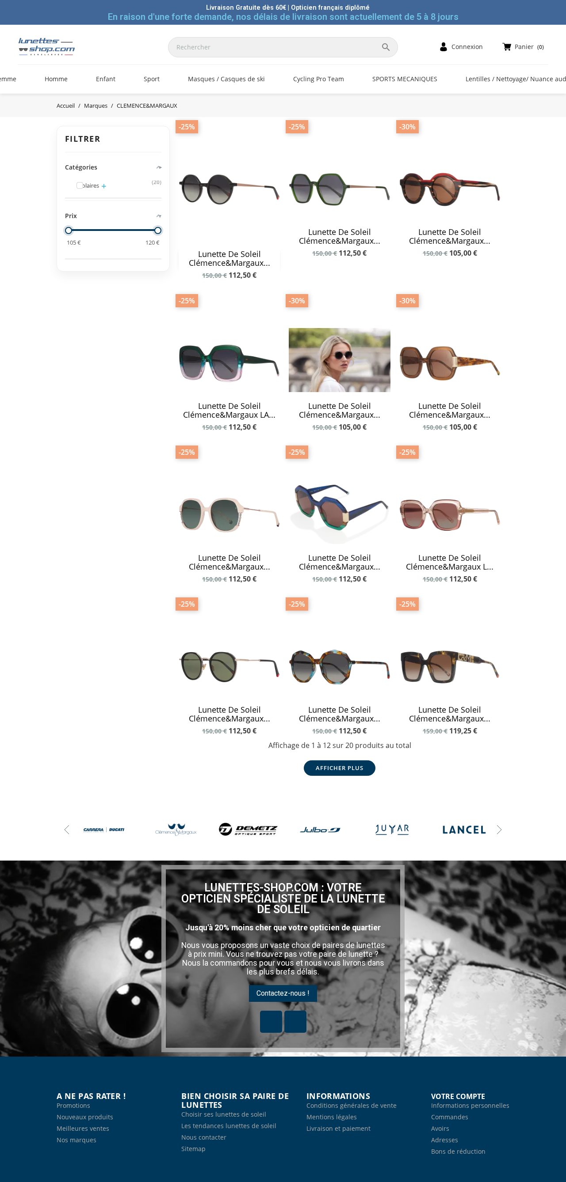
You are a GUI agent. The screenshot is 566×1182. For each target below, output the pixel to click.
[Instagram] (295, 1022)
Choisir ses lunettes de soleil (223, 1114)
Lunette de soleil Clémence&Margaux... (229, 258)
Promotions (73, 1105)
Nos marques (76, 1140)
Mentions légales (331, 1117)
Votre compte (458, 1096)
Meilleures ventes (83, 1128)
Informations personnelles (470, 1105)
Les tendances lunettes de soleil (228, 1126)
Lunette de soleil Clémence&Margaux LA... (229, 410)
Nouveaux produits (85, 1117)
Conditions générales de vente (351, 1105)
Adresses (444, 1140)
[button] (283, 993)
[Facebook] (271, 1022)
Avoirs (440, 1128)
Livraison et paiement (338, 1128)
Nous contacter (203, 1137)
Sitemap (193, 1148)
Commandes (449, 1117)
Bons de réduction (458, 1151)
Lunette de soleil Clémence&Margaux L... (449, 562)
